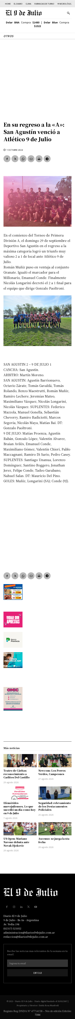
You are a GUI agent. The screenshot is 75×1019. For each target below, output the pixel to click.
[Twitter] (15, 158)
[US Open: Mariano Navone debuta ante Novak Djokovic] (20, 828)
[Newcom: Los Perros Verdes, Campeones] (55, 760)
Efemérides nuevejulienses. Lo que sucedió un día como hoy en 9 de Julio (19, 808)
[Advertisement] (37, 78)
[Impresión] (39, 158)
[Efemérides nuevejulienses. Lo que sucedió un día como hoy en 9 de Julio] (20, 793)
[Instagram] (14, 907)
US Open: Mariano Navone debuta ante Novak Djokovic (16, 842)
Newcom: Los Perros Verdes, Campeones (52, 772)
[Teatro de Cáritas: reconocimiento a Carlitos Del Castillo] (20, 760)
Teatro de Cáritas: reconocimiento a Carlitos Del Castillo (16, 774)
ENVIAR (37, 972)
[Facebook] (6, 158)
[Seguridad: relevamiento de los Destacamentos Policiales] (55, 793)
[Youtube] (35, 907)
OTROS (8, 36)
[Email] (31, 158)
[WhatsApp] (23, 158)
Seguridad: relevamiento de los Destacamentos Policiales (54, 806)
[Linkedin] (21, 907)
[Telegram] (47, 158)
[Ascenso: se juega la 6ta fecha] (55, 828)
